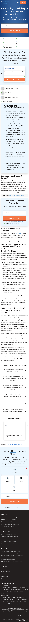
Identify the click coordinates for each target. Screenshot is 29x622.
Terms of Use (20, 221)
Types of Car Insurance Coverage (9, 517)
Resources (4, 514)
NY (3, 591)
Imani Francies (14, 88)
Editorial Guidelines (5, 571)
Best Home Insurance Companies (9, 539)
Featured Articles (6, 531)
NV (23, 589)
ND (7, 591)
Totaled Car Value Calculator (8, 559)
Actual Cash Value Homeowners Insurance (11, 561)
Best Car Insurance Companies (8, 534)
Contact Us (3, 579)
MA (11, 589)
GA (19, 587)
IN (24, 587)
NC (5, 591)
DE (14, 587)
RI (14, 591)
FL (17, 587)
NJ (27, 589)
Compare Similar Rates (14, 80)
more (14, 74)
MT (20, 589)
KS (1, 589)
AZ (5, 587)
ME (7, 589)
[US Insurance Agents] (5, 2)
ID (22, 587)
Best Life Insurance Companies (8, 541)
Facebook (10, 606)
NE (21, 589)
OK (9, 591)
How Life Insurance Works (7, 526)
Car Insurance (19, 233)
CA (9, 587)
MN (14, 589)
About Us (3, 569)
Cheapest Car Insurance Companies (10, 536)
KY (3, 589)
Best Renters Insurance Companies (9, 544)
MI (12, 589)
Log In (23, 2)
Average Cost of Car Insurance (8, 519)
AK (3, 587)
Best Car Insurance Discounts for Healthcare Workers (12, 556)
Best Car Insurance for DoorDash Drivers (11, 551)
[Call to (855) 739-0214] (17, 2)
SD (17, 591)
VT (24, 591)
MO (18, 589)
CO (10, 587)
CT (12, 587)
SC (15, 591)
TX (21, 591)
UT (22, 591)
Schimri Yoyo (15, 97)
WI (6, 593)
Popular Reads (5, 549)
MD (9, 589)
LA (5, 589)
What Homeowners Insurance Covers (10, 524)
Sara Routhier (13, 92)
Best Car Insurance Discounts (16, 195)
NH (25, 589)
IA (26, 587)
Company (4, 566)
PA (12, 591)
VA (26, 591)
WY (8, 593)
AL (1, 587)
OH (5, 601)
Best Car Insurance (11, 443)
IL (23, 587)
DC (16, 587)
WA (2, 593)
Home (4, 443)
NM (2, 591)
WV (4, 593)
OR (11, 591)
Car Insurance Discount (21, 180)
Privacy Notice (4, 574)
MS (16, 589)
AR (7, 587)
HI (20, 587)
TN (19, 591)
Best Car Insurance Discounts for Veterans (11, 553)
